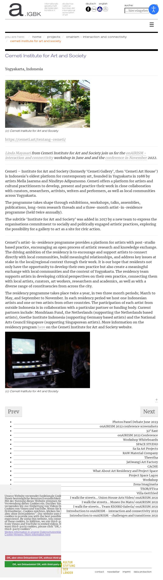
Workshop (150, 480)
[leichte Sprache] (99, 9)
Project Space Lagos (143, 475)
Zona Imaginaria (145, 484)
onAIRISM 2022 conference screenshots (129, 426)
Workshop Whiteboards (140, 440)
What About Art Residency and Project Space (125, 471)
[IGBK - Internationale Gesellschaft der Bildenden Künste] (41, 9)
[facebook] (88, 9)
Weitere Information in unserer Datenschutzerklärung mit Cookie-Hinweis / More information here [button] (37, 533)
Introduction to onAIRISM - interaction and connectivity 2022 (112, 511)
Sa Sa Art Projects (145, 449)
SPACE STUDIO (147, 444)
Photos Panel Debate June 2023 (135, 422)
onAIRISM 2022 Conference (138, 435)
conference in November (126, 158)
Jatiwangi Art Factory (142, 462)
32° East (152, 431)
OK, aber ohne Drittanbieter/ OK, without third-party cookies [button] (40, 557)
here (42, 327)
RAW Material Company (140, 453)
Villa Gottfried (147, 493)
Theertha (151, 457)
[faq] (94, 9)
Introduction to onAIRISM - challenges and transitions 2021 (114, 515)
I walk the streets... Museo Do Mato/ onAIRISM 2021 (120, 502)
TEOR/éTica (149, 489)
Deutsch (91, 3)
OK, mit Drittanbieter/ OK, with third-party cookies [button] (41, 564)
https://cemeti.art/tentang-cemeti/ (35, 139)
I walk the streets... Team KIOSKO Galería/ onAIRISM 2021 (115, 506)
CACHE (153, 466)
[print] (105, 9)
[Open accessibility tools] (154, 9)
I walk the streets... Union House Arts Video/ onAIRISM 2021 (114, 498)
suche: (129, 5)
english (103, 3)
